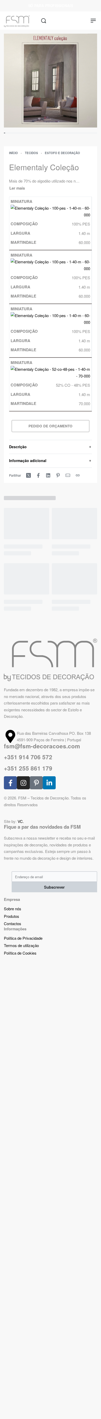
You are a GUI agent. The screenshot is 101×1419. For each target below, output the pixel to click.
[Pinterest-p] (36, 782)
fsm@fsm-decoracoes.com (42, 746)
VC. (21, 821)
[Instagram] (23, 782)
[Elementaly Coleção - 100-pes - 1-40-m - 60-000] (50, 211)
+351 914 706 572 (28, 757)
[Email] (68, 475)
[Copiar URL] (77, 475)
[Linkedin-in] (49, 782)
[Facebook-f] (10, 782)
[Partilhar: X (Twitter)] (28, 475)
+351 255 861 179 (28, 768)
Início (13, 153)
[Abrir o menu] (93, 21)
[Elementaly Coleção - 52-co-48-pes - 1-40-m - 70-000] (50, 372)
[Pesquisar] (43, 20)
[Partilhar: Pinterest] (58, 475)
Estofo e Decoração (62, 153)
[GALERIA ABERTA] (50, 81)
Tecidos (31, 153)
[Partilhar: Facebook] (38, 475)
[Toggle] (17, 188)
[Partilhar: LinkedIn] (48, 475)
